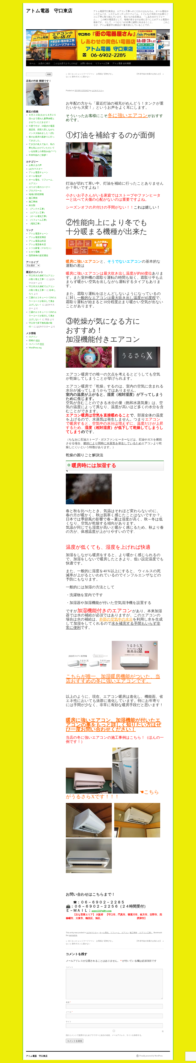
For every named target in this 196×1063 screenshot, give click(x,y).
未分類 (32, 205)
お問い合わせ (86, 63)
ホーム (32, 63)
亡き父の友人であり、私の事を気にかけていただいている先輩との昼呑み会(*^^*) (42, 148)
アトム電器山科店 (37, 241)
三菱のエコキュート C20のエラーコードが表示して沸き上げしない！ (43, 301)
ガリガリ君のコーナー (39, 187)
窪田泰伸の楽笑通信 (38, 255)
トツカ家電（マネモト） (40, 248)
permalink (73, 935)
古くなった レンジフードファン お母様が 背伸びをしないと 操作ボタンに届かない (89, 75)
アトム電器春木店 (37, 244)
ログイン (33, 337)
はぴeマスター (98, 90)
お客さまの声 (35, 165)
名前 (68, 1002)
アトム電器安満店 (37, 237)
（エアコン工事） (145, 932)
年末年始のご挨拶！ (38, 155)
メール (69, 1011)
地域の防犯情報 (36, 194)
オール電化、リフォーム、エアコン (114, 932)
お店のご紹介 (44, 63)
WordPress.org (35, 348)
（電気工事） (35, 223)
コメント (69, 967)
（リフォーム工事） (38, 220)
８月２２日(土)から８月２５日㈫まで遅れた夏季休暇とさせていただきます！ (42, 118)
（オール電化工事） (38, 216)
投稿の (34, 340)
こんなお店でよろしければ (65, 63)
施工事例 (133, 932)
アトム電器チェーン (38, 172)
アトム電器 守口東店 (51, 10)
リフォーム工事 (102, 63)
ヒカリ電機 (34, 252)
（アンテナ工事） (37, 209)
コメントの (36, 344)
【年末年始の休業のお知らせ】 (150, 73)
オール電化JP (35, 176)
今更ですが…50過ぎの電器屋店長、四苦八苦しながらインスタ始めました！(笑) (42, 129)
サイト (68, 1021)
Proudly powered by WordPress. (151, 1056)
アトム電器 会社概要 (121, 63)
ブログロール (35, 191)
